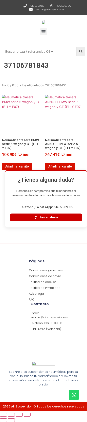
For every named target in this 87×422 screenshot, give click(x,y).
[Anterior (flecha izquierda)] (3, 420)
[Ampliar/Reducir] (3, 415)
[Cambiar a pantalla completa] (11, 415)
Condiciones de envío (45, 276)
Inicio (5, 85)
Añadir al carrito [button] (17, 166)
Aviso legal (37, 294)
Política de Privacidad (44, 288)
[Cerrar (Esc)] (27, 415)
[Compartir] (19, 415)
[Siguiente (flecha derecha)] (11, 420)
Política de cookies (42, 282)
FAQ (32, 299)
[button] (43, 31)
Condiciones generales (46, 270)
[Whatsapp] (74, 395)
